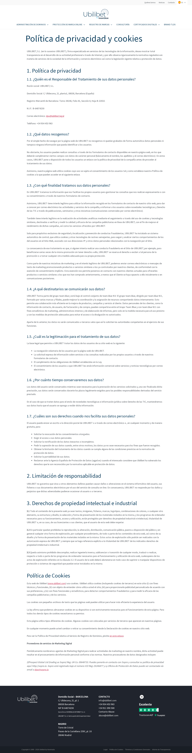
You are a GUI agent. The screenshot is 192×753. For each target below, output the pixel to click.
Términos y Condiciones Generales (137, 750)
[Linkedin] (142, 697)
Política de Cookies (116, 750)
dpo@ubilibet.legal (55, 115)
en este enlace (117, 635)
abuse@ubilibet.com (108, 715)
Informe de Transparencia (161, 750)
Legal (105, 750)
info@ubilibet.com (108, 700)
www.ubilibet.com (57, 583)
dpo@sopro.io (41, 669)
